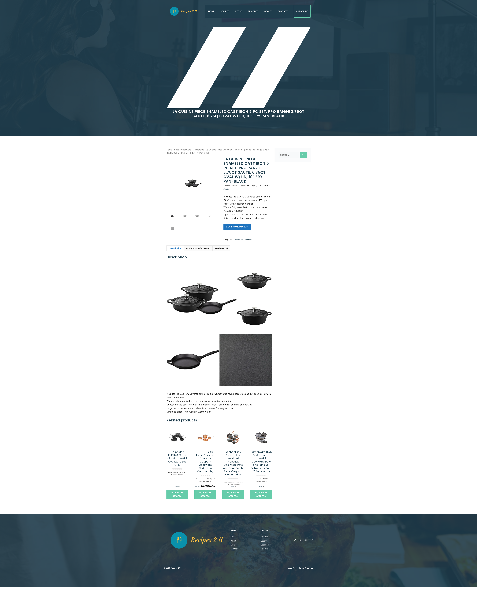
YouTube (264, 537)
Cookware (186, 149)
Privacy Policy (291, 568)
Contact (283, 11)
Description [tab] (175, 248)
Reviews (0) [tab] (221, 248)
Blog (233, 545)
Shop (176, 149)
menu (234, 530)
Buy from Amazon (237, 226)
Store (238, 11)
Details (226, 189)
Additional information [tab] (198, 248)
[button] (215, 161)
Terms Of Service (306, 568)
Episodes (253, 11)
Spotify (264, 541)
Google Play (266, 545)
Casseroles (198, 149)
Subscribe (302, 11)
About (268, 11)
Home (211, 11)
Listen (265, 530)
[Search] (303, 155)
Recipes (224, 11)
